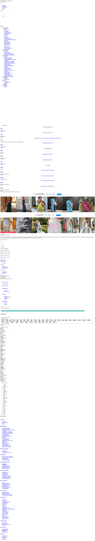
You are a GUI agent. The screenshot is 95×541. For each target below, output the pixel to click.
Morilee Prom (4, 510)
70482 (1, 167)
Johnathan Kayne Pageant (6, 485)
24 (55, 320)
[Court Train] (2, 362)
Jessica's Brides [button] (5, 288)
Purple (4, 395)
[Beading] (2, 351)
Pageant (3, 482)
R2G (3, 515)
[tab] (48, 288)
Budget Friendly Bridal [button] (4, 448)
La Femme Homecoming (6, 475)
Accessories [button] (2, 419)
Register (3, 7)
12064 (1, 144)
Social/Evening (4, 522)
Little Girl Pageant (5, 283)
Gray (4, 412)
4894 (1, 128)
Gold (4, 409)
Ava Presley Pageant (5, 484)
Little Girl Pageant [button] (3, 490)
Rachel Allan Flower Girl (6, 468)
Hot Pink (4, 400)
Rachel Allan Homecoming (6, 477)
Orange (4, 405)
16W (80, 320)
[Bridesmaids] (4, 329)
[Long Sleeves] (3, 374)
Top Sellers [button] (2, 533)
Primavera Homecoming (6, 478)
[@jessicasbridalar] (36, 215)
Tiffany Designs (4, 518)
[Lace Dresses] (3, 335)
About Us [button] (4, 294)
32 (71, 320)
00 (8, 320)
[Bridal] (4, 328)
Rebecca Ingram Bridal (6, 444)
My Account (4, 271)
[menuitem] (48, 5)
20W (90, 320)
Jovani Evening (4, 523)
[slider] (85, 311)
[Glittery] (1, 346)
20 (48, 320)
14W (75, 320)
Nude (4, 408)
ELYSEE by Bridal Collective (7, 436)
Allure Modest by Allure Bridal (7, 432)
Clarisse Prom (4, 503)
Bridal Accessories (5, 422)
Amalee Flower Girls (5, 465)
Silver (4, 413)
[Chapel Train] (2, 361)
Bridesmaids (4, 463)
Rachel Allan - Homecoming (6, 476)
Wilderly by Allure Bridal (6, 446)
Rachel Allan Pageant (5, 487)
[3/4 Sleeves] (3, 373)
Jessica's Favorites (5, 529)
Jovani (3, 538)
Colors (3, 505)
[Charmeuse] (2, 355)
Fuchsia (4, 401)
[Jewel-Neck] (2, 366)
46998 (1, 172)
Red (4, 404)
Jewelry (3, 423)
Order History (4, 272)
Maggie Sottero (4, 443)
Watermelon (5, 402)
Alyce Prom (4, 500)
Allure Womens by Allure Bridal (7, 456)
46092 (1, 182)
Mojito (4, 385)
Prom (3, 499)
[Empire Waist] (2, 369)
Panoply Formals (5, 512)
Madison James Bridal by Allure (7, 440)
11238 (1, 134)
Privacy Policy (4, 268)
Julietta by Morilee (5, 458)
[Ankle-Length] (2, 359)
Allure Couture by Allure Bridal (7, 431)
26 (59, 320)
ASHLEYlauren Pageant (6, 483)
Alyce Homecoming (5, 473)
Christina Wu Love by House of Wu (8, 457)
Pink (4, 399)
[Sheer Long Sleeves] (3, 375)
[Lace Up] (3, 343)
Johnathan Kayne (5, 537)
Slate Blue (5, 392)
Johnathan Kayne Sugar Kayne (7, 494)
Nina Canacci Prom (5, 511)
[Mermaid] (2, 370)
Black (4, 411)
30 (67, 320)
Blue (4, 393)
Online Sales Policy (5, 267)
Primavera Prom (4, 514)
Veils (3, 424)
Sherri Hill (4, 539)
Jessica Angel (4, 507)
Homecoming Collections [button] (4, 470)
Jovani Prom (4, 504)
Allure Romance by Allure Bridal (7, 433)
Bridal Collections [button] (3, 426)
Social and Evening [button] (3, 520)
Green (4, 387)
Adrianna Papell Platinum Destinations (8, 429)
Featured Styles (4, 125)
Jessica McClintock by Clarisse (7, 452)
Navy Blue (5, 394)
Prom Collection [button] (3, 497)
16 (40, 320)
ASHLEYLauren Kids (6, 493)
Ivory (4, 407)
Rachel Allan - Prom (5, 516)
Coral (4, 406)
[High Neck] (2, 365)
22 (51, 320)
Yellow (4, 384)
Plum (4, 403)
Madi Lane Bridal (5, 439)
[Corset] (3, 340)
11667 (1, 156)
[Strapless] (2, 379)
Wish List (3, 5)
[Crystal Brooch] (2, 353)
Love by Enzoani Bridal (6, 438)
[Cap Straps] (2, 377)
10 (28, 320)
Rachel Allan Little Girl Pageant (7, 495)
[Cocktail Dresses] (4, 331)
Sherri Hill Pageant (5, 488)
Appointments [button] (4, 301)
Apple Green (5, 386)
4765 (1, 161)
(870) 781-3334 (2, 260)
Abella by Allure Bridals (6, 428)
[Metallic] (1, 347)
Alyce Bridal (4, 450)
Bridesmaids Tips (5, 531)
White (4, 414)
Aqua (4, 389)
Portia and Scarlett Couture (6, 486)
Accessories (4, 421)
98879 (1, 150)
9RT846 (2, 177)
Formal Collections (5, 282)
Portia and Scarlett (5, 513)
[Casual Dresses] (4, 330)
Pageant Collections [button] (3, 480)
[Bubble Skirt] (3, 337)
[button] (5, 27)
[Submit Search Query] (11, 306)
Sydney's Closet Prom (5, 517)
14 (36, 320)
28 (63, 320)
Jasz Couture (4, 506)
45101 (1, 188)
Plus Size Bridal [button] (3, 454)
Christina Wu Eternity (5, 435)
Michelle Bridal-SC (5, 459)
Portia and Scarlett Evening (6, 524)
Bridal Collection (5, 285)
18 (44, 320)
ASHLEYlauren (5, 535)
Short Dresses (4, 472)
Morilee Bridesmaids (5, 467)
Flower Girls (4, 464)
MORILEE (4, 441)
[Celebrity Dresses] (3, 338)
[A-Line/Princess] (2, 368)
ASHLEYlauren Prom (5, 501)
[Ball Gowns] (3, 333)
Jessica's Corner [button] (3, 527)
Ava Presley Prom (5, 502)
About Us (3, 266)
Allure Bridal (4, 430)
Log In (3, 8)
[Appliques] (2, 350)
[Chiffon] (2, 356)
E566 (1, 140)
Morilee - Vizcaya (5, 442)
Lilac (4, 396)
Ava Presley (4, 536)
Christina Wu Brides (5, 434)
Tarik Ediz (4, 525)
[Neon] (1, 348)
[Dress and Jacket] (3, 334)
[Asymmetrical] (2, 360)
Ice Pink (4, 398)
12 (32, 320)
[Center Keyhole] (3, 339)
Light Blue (5, 391)
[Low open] (3, 344)
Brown (4, 410)
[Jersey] (2, 357)
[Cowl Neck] (2, 364)
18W (85, 320)
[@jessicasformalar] (35, 194)
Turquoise (5, 390)
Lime (4, 388)
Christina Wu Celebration (6, 466)
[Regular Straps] (2, 378)
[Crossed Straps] (3, 342)
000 (4, 320)
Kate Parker (4, 509)
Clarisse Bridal (4, 451)
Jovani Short (4, 474)
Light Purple (5, 397)
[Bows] (2, 352)
